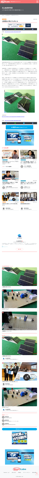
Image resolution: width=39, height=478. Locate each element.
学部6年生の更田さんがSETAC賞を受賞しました (10, 204)
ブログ (4, 19)
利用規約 (19, 472)
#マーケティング (23, 184)
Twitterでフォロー (20, 429)
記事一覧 (19, 249)
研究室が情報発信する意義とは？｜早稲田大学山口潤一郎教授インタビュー (10, 183)
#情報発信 (3, 184)
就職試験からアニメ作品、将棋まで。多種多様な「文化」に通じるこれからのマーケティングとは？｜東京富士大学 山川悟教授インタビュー (28, 183)
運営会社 (33, 472)
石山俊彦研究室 (7, 8)
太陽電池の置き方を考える (15, 15)
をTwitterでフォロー (23, 127)
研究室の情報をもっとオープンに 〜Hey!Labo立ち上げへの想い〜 (10, 162)
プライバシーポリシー (26, 472)
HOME (3, 15)
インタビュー (5, 180)
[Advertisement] (19, 222)
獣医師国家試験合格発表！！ (26, 203)
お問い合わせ (14, 472)
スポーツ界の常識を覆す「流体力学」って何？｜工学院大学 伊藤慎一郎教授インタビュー (28, 162)
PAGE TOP (36, 474)
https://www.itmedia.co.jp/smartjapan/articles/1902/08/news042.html (13, 116)
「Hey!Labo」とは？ (6, 472)
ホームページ (5, 246)
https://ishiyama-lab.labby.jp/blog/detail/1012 (12, 31)
